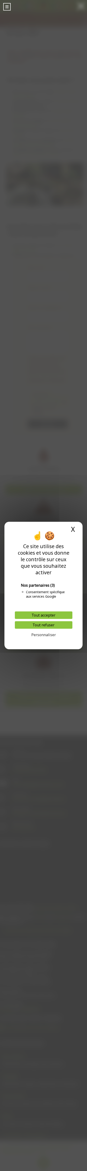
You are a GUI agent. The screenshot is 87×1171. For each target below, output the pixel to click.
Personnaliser (43, 634)
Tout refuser (43, 625)
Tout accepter (43, 615)
